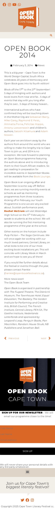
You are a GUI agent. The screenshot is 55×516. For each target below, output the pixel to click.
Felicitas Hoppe (33, 124)
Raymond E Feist (29, 120)
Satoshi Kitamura (24, 131)
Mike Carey (10, 120)
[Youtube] (14, 4)
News (41, 65)
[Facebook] (4, 4)
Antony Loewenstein (16, 127)
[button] (27, 471)
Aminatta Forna (13, 124)
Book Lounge (42, 176)
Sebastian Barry (39, 117)
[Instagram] (9, 4)
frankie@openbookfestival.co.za (24, 273)
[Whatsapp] (19, 4)
